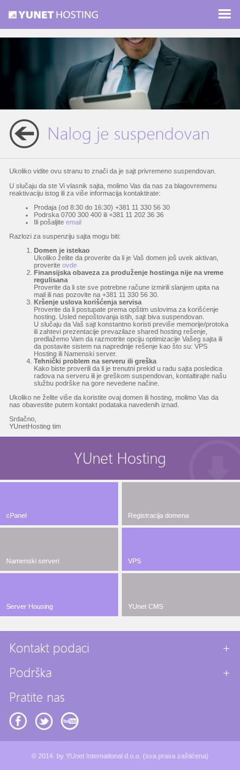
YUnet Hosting (120, 458)
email (73, 222)
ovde (69, 265)
